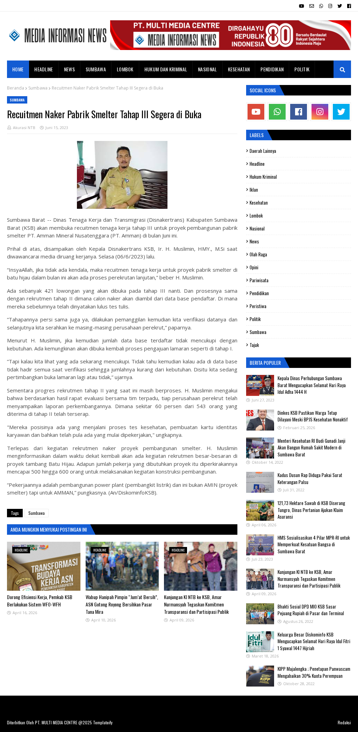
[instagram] (330, 6)
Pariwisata (259, 280)
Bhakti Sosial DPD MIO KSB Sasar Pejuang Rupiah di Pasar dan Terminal (311, 610)
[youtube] (301, 6)
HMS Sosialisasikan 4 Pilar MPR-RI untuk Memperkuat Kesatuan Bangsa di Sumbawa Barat (314, 544)
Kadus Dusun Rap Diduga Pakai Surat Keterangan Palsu (310, 478)
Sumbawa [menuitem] (96, 69)
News (254, 241)
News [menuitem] (69, 69)
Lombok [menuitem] (125, 69)
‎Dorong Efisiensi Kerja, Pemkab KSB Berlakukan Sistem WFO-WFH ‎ (39, 600)
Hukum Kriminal (263, 176)
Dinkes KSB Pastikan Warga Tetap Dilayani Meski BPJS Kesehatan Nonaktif (313, 416)
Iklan (254, 189)
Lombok (256, 215)
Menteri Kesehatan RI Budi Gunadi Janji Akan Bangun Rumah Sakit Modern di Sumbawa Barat (311, 447)
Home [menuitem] (17, 69)
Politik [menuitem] (301, 69)
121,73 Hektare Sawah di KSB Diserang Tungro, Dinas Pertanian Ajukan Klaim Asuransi (311, 509)
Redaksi (344, 722)
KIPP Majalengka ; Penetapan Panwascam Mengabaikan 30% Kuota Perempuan (314, 672)
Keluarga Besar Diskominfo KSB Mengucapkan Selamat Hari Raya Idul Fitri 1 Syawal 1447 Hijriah (314, 641)
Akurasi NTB (24, 127)
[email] (312, 6)
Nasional (257, 228)
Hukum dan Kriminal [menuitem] (165, 69)
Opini (254, 267)
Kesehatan (259, 202)
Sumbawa (38, 88)
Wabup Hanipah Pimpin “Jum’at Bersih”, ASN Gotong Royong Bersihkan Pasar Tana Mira (122, 604)
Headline (257, 163)
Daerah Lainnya (263, 150)
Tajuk (254, 344)
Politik (255, 318)
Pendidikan (259, 293)
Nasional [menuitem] (207, 69)
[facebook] (348, 6)
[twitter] (340, 6)
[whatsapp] (321, 6)
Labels (257, 134)
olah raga (258, 254)
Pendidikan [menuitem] (272, 69)
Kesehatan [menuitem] (239, 69)
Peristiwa (258, 306)
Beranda (15, 88)
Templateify (103, 722)
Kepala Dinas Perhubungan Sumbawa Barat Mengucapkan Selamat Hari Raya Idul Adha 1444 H (312, 385)
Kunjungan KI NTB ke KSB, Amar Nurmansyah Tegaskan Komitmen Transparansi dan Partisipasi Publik (196, 604)
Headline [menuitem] (43, 69)
